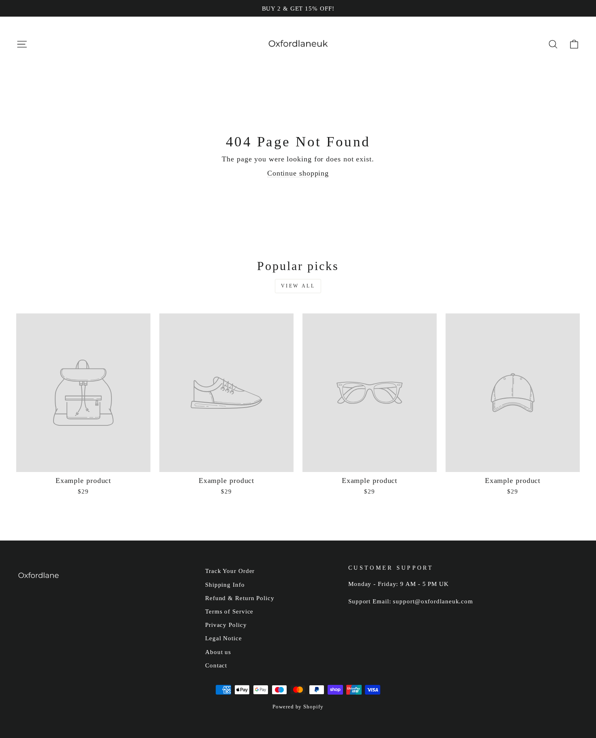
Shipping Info (225, 584)
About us (218, 651)
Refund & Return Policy (239, 597)
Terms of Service (229, 611)
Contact (216, 665)
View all (298, 286)
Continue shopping (298, 173)
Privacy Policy (226, 624)
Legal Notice (223, 638)
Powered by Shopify (297, 707)
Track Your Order (230, 570)
